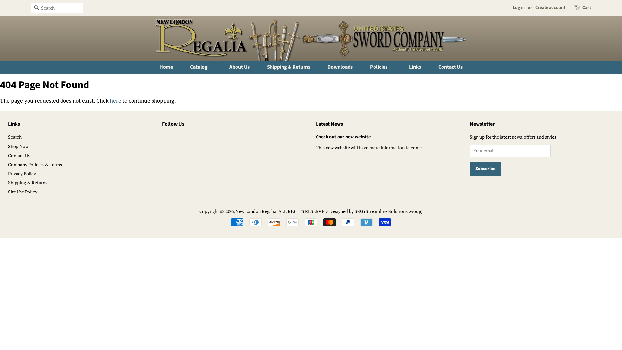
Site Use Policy (22, 192)
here (115, 100)
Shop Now (18, 146)
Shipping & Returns (288, 67)
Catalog (199, 67)
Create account (550, 8)
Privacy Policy (22, 173)
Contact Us (450, 67)
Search (15, 137)
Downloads (340, 67)
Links (415, 67)
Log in (519, 8)
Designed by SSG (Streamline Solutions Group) (376, 211)
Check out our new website (343, 137)
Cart (586, 8)
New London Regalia (256, 211)
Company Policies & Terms (35, 164)
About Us (239, 67)
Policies (379, 67)
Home (166, 67)
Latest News (329, 124)
